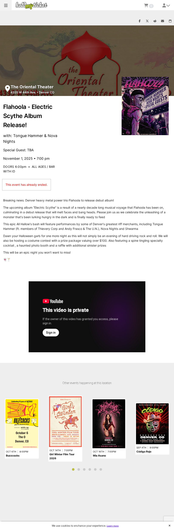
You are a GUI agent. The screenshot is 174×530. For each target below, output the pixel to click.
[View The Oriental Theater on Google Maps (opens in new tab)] (7, 88)
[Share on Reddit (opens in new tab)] (155, 21)
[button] (6, 5)
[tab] (73, 469)
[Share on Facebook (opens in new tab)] (139, 21)
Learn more (113, 525)
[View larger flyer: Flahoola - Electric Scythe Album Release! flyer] (145, 106)
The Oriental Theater (32, 86)
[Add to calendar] (170, 21)
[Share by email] (162, 21)
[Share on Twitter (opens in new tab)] (147, 21)
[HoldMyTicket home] (32, 5)
